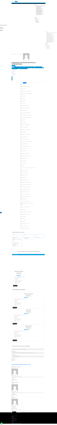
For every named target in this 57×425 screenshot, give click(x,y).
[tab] (28, 254)
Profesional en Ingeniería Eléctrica (39, 11)
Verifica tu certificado (37, 19)
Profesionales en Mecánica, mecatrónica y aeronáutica (18, 54)
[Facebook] (15, 77)
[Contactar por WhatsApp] (2, 423)
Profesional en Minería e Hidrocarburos (40, 13)
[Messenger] (15, 79)
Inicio (35, 4)
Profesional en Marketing (38, 12)
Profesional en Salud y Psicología (50, 41)
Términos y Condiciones (14, 418)
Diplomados (36, 17)
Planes (46, 43)
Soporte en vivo (37, 21)
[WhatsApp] (15, 78)
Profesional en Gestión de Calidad (39, 8)
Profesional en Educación (38, 7)
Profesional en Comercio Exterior (39, 6)
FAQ (35, 20)
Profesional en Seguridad (38, 14)
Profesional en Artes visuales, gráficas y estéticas (52, 32)
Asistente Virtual (37, 22)
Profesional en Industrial (38, 9)
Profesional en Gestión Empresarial (50, 36)
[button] (28, 359)
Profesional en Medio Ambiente (50, 40)
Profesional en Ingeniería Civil (39, 10)
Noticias (47, 44)
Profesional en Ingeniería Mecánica (50, 39)
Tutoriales (48, 47)
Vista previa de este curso (14, 379)
